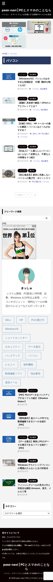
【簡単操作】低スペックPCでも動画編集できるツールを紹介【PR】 (33, 421)
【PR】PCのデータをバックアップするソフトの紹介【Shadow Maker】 (34, 398)
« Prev (20, 195)
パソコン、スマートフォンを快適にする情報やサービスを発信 (26, 573)
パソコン (35, 89)
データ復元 (34, 346)
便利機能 (28, 364)
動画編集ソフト (13, 373)
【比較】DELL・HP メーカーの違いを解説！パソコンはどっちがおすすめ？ (34, 126)
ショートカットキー (16, 337)
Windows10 (11, 328)
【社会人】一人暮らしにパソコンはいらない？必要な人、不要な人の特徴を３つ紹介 (34, 154)
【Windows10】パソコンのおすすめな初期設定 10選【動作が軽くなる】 (34, 82)
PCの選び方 (36, 182)
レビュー (10, 364)
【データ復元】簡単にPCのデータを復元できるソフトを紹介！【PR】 (33, 444)
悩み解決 (43, 89)
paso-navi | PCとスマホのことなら (26, 10)
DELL (35, 134)
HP (39, 134)
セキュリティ (12, 346)
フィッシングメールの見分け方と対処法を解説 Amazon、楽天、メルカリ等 (34, 488)
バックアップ (12, 355)
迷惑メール (11, 382)
